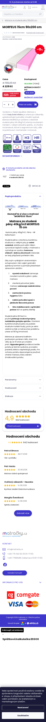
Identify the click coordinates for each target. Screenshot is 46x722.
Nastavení (23, 707)
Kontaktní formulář (15, 573)
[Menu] (43, 7)
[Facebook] (4, 564)
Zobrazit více (23, 513)
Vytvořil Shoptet (13, 623)
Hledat (40, 14)
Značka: (12, 39)
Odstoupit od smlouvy (12, 630)
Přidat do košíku (25, 104)
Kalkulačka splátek (14, 94)
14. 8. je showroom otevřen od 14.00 (23, 2)
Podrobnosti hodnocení (35, 33)
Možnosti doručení (33, 97)
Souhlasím (23, 715)
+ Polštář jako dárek (16, 176)
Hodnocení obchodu (23, 436)
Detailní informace (11, 156)
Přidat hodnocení (14, 426)
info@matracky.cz (15, 549)
